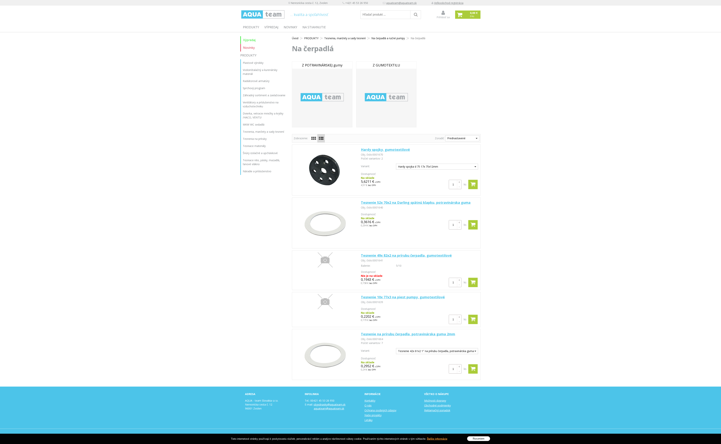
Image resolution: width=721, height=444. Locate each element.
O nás (368, 405)
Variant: (365, 166)
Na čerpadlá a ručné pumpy (388, 38)
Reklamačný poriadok (437, 410)
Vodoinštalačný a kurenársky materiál (260, 72)
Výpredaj (271, 27)
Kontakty (369, 400)
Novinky (290, 27)
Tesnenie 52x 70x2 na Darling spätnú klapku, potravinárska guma (416, 202)
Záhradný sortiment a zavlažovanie (264, 95)
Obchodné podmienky (437, 405)
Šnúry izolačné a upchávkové (260, 153)
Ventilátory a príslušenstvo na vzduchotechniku (260, 104)
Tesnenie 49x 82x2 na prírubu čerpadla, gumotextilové (406, 255)
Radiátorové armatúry (256, 81)
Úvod (295, 38)
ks (465, 184)
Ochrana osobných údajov (380, 410)
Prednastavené (456, 138)
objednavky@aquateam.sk (329, 404)
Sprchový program (254, 88)
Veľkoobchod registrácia (448, 3)
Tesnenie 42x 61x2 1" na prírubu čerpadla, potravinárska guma (436, 351)
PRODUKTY (251, 27)
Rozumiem (478, 438)
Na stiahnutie (314, 27)
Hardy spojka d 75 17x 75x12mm (418, 166)
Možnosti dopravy (435, 400)
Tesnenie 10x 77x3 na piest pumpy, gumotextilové (403, 297)
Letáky (368, 420)
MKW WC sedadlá (253, 124)
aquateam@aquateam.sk (401, 3)
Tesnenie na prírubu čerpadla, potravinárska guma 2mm (408, 334)
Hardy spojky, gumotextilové (385, 149)
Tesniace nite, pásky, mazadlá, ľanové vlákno (261, 162)
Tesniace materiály (254, 146)
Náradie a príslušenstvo (257, 171)
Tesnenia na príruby (255, 139)
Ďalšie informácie (437, 438)
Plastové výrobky (253, 63)
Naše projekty (373, 415)
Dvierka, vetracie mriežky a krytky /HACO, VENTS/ (263, 115)
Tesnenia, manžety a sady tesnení (345, 38)
